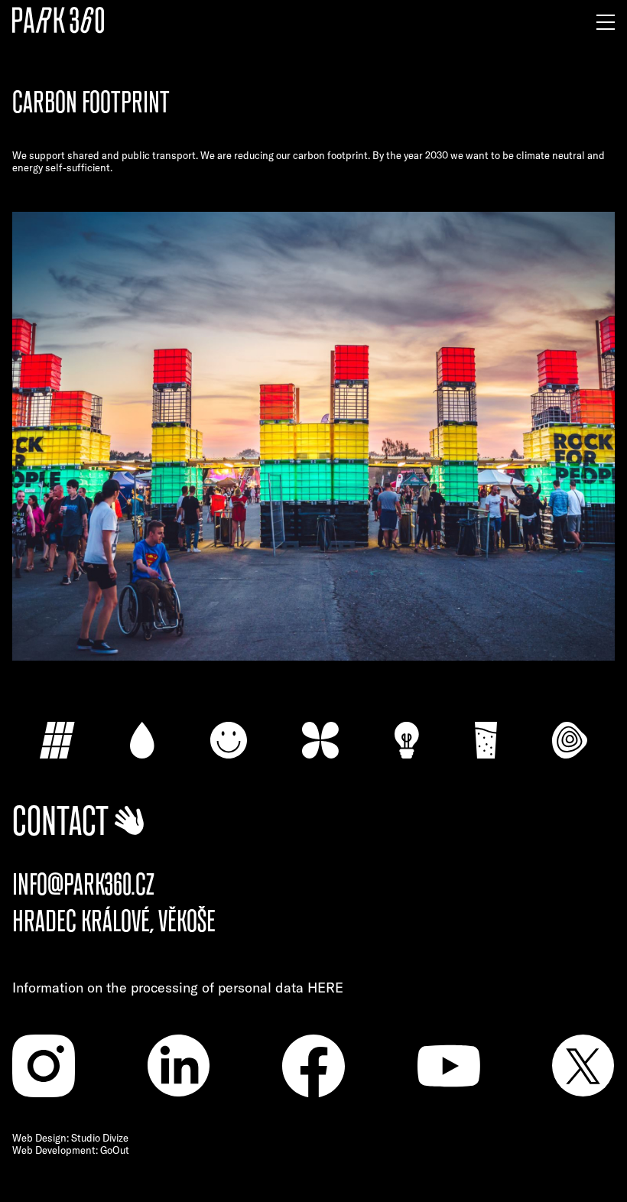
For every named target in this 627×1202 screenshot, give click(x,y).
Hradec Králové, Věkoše (114, 921)
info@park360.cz (83, 885)
